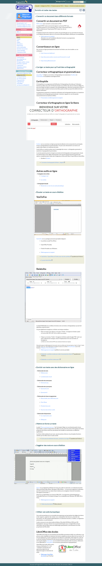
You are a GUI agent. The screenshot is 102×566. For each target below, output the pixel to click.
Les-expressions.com (46, 415)
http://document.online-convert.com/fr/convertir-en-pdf (55, 57)
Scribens (38, 144)
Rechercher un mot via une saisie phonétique (52, 185)
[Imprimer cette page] (84, 11)
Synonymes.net (45, 388)
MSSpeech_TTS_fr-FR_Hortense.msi (48, 347)
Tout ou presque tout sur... (47, 427)
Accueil (37, 6)
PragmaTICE (20, 2)
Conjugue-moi (44, 176)
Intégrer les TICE (61, 1)
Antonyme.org (44, 382)
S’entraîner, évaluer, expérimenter (22, 67)
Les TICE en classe (21, 78)
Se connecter (64, 564)
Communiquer (20, 57)
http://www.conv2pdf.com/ (48, 53)
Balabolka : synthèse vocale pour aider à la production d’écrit (56, 354)
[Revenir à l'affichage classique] (80, 11)
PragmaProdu (20, 81)
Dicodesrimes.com (45, 406)
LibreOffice (39, 75)
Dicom (38, 487)
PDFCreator (39, 23)
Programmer (20, 65)
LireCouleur (50, 540)
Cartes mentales (21, 50)
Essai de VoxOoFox (46, 260)
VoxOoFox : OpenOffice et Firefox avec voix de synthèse (55, 256)
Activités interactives (22, 48)
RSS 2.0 (70, 564)
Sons (18, 40)
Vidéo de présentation (47, 504)
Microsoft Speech (71, 346)
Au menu (68, 1)
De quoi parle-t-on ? (22, 23)
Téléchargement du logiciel (47, 36)
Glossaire (57, 564)
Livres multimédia (21, 47)
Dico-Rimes (44, 402)
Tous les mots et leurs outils (48, 409)
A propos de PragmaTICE (36, 564)
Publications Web (21, 52)
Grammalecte (39, 76)
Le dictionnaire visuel (46, 376)
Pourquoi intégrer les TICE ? (24, 24)
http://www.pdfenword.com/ (48, 60)
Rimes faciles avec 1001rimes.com (49, 398)
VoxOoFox (39, 238)
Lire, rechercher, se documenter (21, 59)
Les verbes (43, 179)
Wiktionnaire (44, 373)
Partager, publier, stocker (23, 62)
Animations (20, 44)
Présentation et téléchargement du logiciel (52, 97)
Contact (46, 564)
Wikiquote (43, 419)
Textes (18, 37)
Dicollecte (73, 75)
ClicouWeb (19, 83)
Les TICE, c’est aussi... (24, 55)
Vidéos (18, 42)
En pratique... (24, 29)
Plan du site (52, 564)
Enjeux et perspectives (24, 21)
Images (18, 39)
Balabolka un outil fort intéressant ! (50, 359)
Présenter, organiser (22, 63)
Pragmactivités (20, 80)
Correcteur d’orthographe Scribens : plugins (52, 162)
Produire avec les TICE (24, 35)
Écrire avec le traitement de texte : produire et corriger (55, 438)
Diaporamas (20, 45)
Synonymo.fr (44, 392)
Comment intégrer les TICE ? (24, 26)
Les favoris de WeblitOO (23, 85)
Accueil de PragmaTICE (24, 71)
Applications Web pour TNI (24, 73)
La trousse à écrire (21, 76)
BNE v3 (19, 32)
